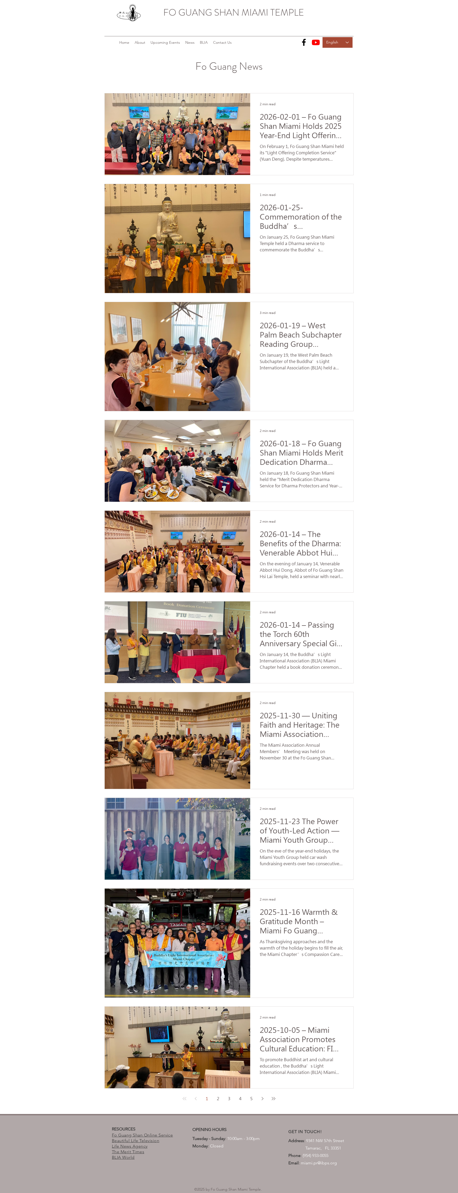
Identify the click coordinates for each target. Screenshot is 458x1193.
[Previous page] (195, 1098)
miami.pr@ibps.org (319, 1162)
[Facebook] (304, 42)
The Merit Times (128, 1151)
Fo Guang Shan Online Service (142, 1135)
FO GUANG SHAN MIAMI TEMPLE (233, 12)
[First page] (184, 1098)
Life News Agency (130, 1146)
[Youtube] (315, 42)
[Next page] (262, 1098)
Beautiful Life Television (135, 1140)
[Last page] (273, 1098)
